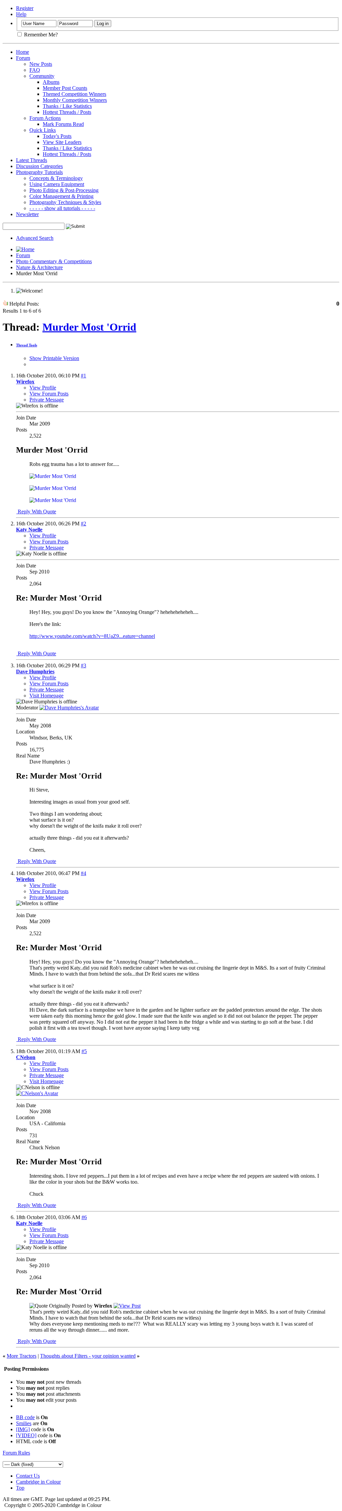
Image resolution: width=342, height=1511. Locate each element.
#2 (83, 523)
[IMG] (23, 1429)
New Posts (40, 64)
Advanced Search (34, 238)
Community (41, 76)
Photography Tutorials (39, 172)
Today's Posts (57, 136)
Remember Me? (40, 34)
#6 (84, 1217)
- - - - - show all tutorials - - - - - (62, 208)
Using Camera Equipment (56, 184)
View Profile (42, 387)
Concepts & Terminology (56, 178)
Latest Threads (31, 160)
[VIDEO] (26, 1435)
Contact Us (28, 1476)
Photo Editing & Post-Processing (64, 190)
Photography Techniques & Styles (65, 202)
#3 (83, 665)
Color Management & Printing (61, 196)
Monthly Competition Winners (75, 100)
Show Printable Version (54, 358)
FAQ (34, 70)
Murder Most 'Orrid (89, 327)
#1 (83, 375)
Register (24, 8)
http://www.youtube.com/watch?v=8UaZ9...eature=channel (92, 636)
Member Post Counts (65, 88)
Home (22, 52)
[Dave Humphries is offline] (69, 707)
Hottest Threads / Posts (67, 112)
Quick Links (42, 130)
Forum (23, 58)
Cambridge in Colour (38, 1482)
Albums (51, 82)
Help (21, 14)
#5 (84, 1051)
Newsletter (27, 214)
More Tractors (21, 1356)
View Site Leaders (62, 142)
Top (20, 1488)
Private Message (46, 399)
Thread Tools (26, 345)
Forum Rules (16, 1453)
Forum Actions (45, 118)
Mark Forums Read (63, 124)
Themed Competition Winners (74, 94)
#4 (83, 873)
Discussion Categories (39, 166)
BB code (25, 1417)
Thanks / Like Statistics (67, 106)
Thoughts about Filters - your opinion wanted (88, 1356)
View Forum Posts (48, 393)
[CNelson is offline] (37, 1093)
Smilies (23, 1423)
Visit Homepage (46, 695)
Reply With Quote (36, 511)
